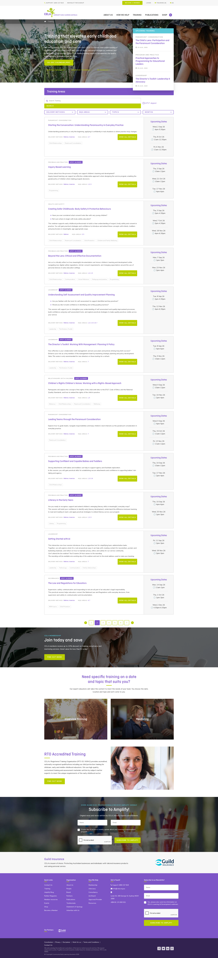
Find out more (54, 781)
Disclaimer (66, 942)
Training (137, 15)
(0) (172, 3)
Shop (164, 15)
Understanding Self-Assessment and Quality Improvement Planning (81, 295)
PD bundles (102, 70)
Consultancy (93, 892)
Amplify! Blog (49, 892)
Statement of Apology (74, 907)
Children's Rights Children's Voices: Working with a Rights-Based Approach (84, 383)
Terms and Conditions (91, 942)
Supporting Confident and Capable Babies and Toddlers (75, 461)
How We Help (122, 15)
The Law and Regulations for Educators (67, 583)
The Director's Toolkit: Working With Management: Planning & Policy (81, 344)
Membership (93, 885)
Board (68, 892)
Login (148, 3)
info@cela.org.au (118, 889)
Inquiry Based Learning (59, 167)
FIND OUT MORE (54, 657)
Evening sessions (55, 70)
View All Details (127, 137)
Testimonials (71, 903)
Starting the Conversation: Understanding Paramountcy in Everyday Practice (85, 125)
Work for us (76, 942)
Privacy (57, 942)
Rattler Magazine (50, 896)
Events (46, 903)
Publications (151, 15)
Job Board (92, 896)
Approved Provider (95, 899)
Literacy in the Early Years (60, 500)
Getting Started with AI (59, 539)
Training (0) (161, 3)
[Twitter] (163, 948)
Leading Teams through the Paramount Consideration (74, 419)
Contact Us (48, 885)
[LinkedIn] (167, 948)
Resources (92, 903)
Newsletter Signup (75, 3)
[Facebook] (159, 948)
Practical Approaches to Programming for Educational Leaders (150, 61)
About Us (108, 15)
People (68, 889)
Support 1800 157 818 (54, 3)
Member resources (51, 899)
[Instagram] (172, 948)
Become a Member (132, 3)
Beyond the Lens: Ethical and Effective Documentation (74, 256)
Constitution (48, 942)
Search (50, 106)
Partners (69, 896)
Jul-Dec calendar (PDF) (58, 62)
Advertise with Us (72, 910)
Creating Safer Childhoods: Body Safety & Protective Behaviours (79, 209)
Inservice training (80, 70)
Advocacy (92, 889)
